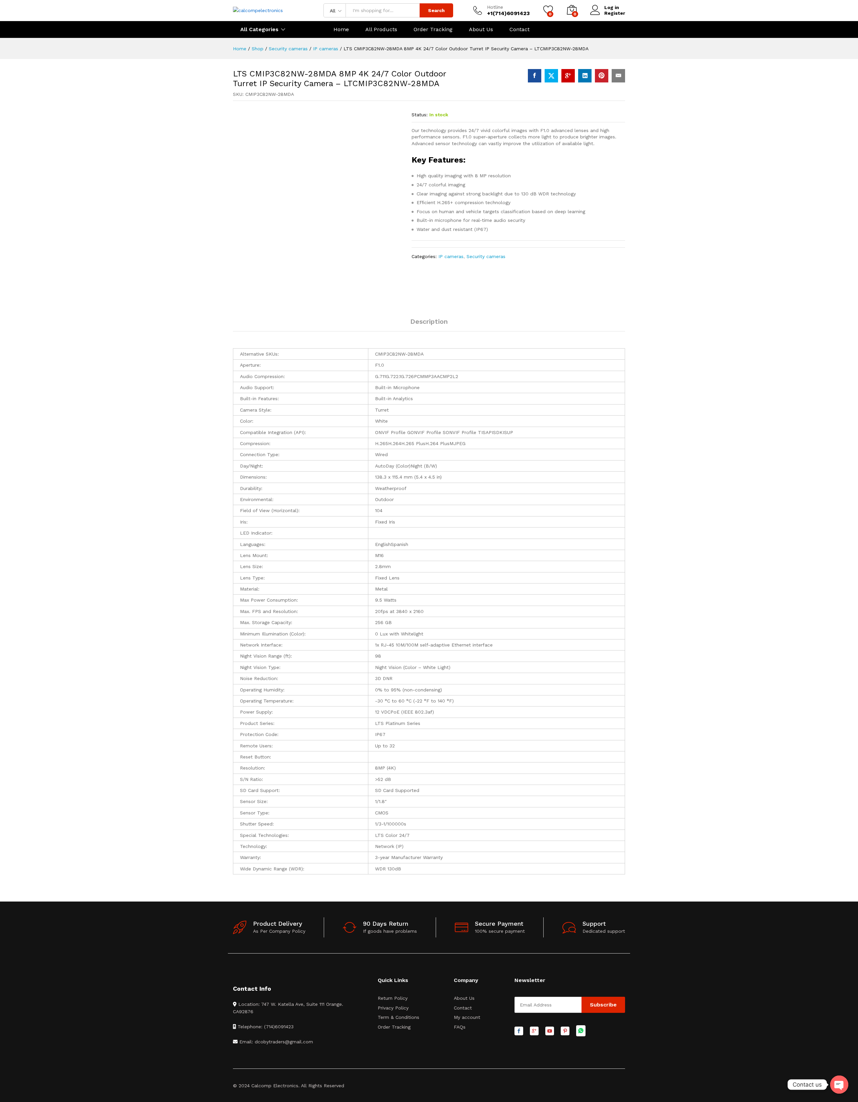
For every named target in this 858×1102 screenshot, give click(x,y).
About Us (481, 29)
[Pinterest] (565, 1031)
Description (429, 321)
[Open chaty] (839, 1085)
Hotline (495, 7)
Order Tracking (433, 29)
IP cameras (451, 256)
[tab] (429, 324)
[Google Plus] (534, 1031)
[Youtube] (549, 1031)
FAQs (460, 1027)
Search (436, 10)
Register (614, 13)
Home (341, 29)
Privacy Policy (393, 1008)
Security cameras (486, 256)
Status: (420, 114)
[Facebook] (519, 1031)
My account (467, 1017)
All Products (381, 29)
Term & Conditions (398, 1017)
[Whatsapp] (581, 1031)
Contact (519, 29)
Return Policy (393, 998)
